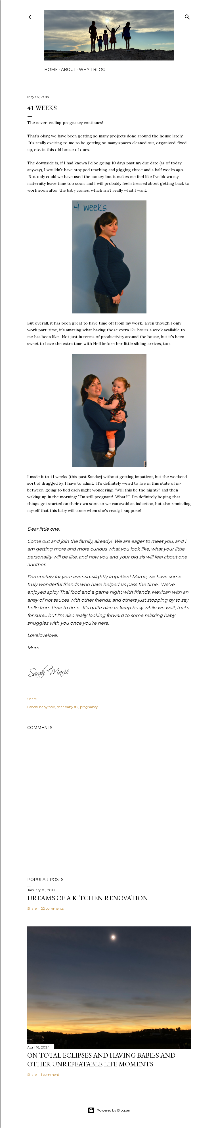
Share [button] (32, 699)
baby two (47, 707)
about (68, 69)
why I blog (92, 69)
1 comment (50, 1074)
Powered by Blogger (113, 1110)
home (51, 69)
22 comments (52, 908)
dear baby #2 (67, 707)
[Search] (187, 15)
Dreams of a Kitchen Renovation (87, 897)
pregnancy (89, 707)
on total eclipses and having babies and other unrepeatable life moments (101, 1059)
